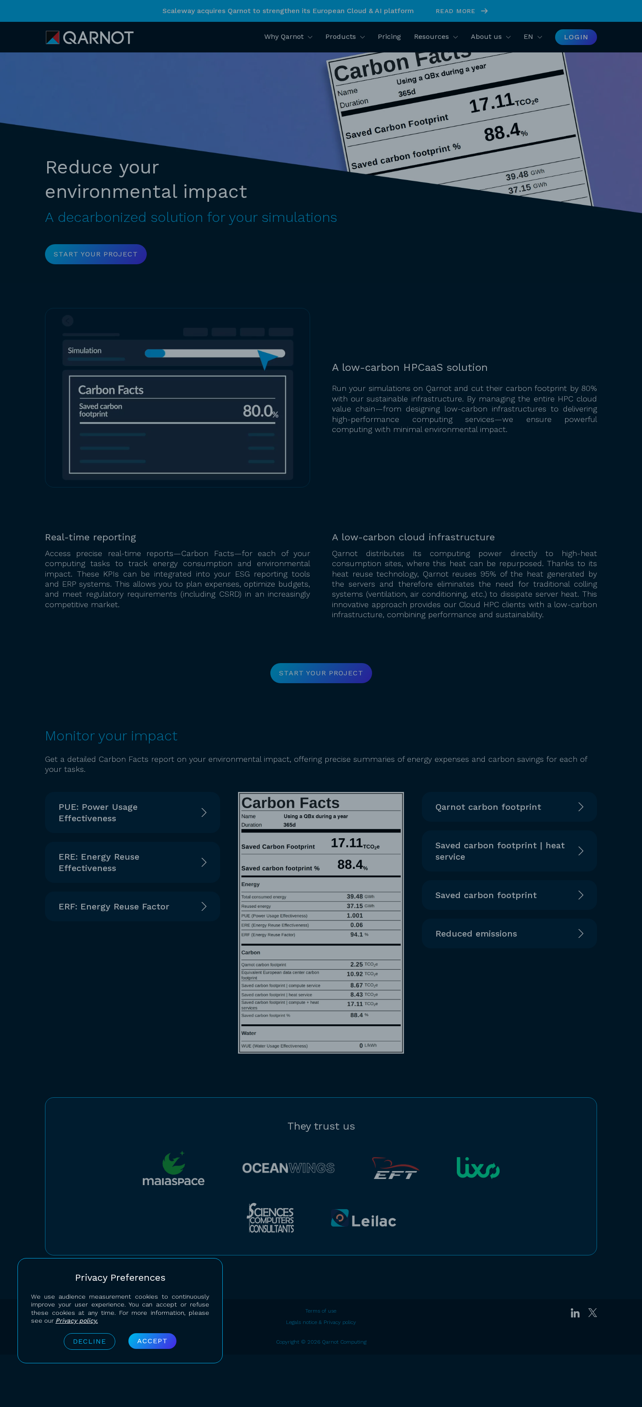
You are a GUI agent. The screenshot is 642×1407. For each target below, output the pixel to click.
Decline (89, 1341)
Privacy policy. (76, 1320)
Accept (152, 1341)
